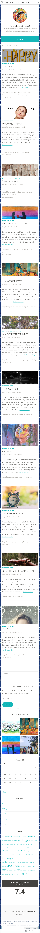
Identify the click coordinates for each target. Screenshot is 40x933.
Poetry (5, 63)
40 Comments (6, 254)
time (35, 870)
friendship (19, 847)
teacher (24, 870)
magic (9, 307)
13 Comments (6, 362)
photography (27, 360)
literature (5, 95)
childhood (9, 844)
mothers (29, 249)
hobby (35, 847)
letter (17, 855)
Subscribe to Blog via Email (20, 686)
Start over (8, 66)
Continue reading (26, 87)
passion (4, 252)
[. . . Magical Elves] (29, 727)
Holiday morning (13, 513)
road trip (26, 866)
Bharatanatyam (5, 840)
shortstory (10, 870)
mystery (10, 862)
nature (20, 360)
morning (20, 542)
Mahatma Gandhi (16, 859)
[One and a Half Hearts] (11, 745)
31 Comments (31, 307)
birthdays (11, 840)
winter (8, 874)
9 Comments (28, 415)
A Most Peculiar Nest (15, 334)
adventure (10, 836)
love (10, 95)
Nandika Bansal (19, 70)
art (8, 249)
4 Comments (6, 544)
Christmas (14, 844)
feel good (8, 847)
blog (15, 840)
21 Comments (6, 97)
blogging (19, 92)
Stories (7, 824)
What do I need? (12, 124)
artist (11, 249)
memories (24, 859)
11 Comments (28, 477)
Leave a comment (7, 197)
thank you (30, 870)
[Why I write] (11, 727)
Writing (11, 63)
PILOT (5, 629)
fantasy (3, 847)
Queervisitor (20, 26)
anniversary (15, 836)
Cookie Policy (34, 925)
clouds (18, 844)
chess (4, 844)
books (32, 840)
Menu (21, 39)
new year (15, 95)
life (19, 855)
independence (17, 192)
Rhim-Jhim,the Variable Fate (19, 571)
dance (21, 844)
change (9, 477)
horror (9, 415)
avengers (24, 836)
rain (13, 597)
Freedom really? (12, 181)
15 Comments (6, 155)
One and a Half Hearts (16, 223)
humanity (15, 477)
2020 (3, 836)
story (21, 870)
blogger (18, 840)
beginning (13, 92)
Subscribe (8, 704)
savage (29, 866)
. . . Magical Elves (12, 281)
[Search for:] (20, 674)
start (24, 95)
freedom (9, 192)
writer (17, 874)
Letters (5, 178)
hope (24, 92)
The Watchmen (11, 389)
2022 (8, 92)
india (23, 192)
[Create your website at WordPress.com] (20, 2)
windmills (4, 874)
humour (13, 152)
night (23, 862)
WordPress (13, 874)
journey (29, 92)
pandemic (27, 862)
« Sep (4, 792)
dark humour (28, 843)
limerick (15, 360)
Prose (7, 819)
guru (29, 847)
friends (15, 847)
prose (19, 865)
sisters (15, 870)
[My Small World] (29, 745)
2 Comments (19, 597)
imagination (29, 851)
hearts (16, 249)
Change (7, 451)
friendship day (25, 847)
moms (24, 249)
